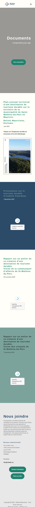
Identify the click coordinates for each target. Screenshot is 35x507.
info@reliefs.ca (8, 462)
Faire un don (17, 476)
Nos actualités (19, 62)
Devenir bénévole (18, 469)
